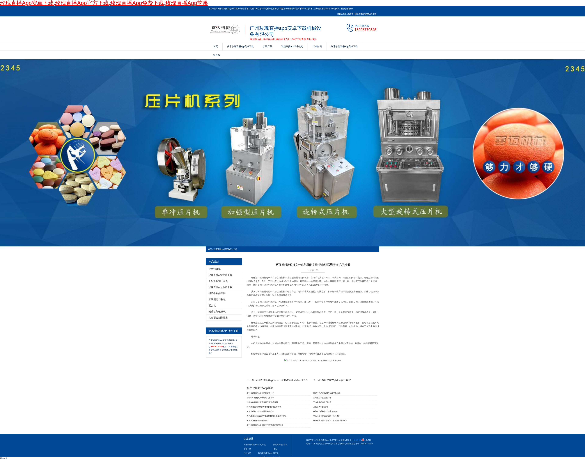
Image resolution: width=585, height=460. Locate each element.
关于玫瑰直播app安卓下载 (240, 46)
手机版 (368, 440)
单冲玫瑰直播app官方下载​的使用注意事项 (264, 407)
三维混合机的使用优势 (322, 402)
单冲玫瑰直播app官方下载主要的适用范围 (330, 420)
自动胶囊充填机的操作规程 (336, 380)
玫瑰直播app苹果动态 (292, 46)
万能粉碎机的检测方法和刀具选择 (326, 393)
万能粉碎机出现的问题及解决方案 (260, 411)
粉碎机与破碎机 (217, 311)
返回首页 (341, 14)
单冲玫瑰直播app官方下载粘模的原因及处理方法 (281, 380)
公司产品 (267, 46)
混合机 (212, 305)
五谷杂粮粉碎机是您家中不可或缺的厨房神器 (265, 425)
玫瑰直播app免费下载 (220, 287)
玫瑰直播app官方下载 (220, 275)
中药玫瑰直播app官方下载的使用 (326, 416)
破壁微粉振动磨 (217, 293)
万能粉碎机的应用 (320, 407)
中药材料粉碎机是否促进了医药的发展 (262, 402)
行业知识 (317, 46)
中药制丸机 (215, 269)
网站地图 (3, 458)
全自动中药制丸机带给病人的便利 (260, 398)
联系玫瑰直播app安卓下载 (365, 14)
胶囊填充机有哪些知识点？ (258, 420)
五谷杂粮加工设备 (218, 281)
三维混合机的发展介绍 (322, 398)
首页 (215, 46)
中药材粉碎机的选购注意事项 (325, 411)
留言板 (216, 55)
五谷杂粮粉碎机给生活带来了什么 (260, 393)
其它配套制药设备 (218, 317)
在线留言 (349, 14)
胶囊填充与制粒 (217, 299)
